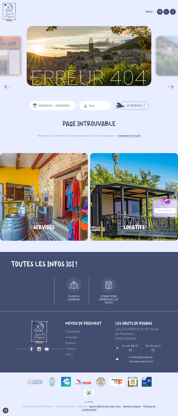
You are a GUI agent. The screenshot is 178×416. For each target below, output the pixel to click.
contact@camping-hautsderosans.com (173, 12)
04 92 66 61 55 (152, 348)
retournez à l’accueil (129, 135)
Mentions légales (132, 406)
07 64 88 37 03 (130, 348)
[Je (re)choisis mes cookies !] (5, 410)
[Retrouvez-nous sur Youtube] (47, 349)
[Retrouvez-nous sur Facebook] (31, 349)
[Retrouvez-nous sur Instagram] (39, 349)
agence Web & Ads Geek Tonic (105, 406)
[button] (7, 87)
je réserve (134, 105)
